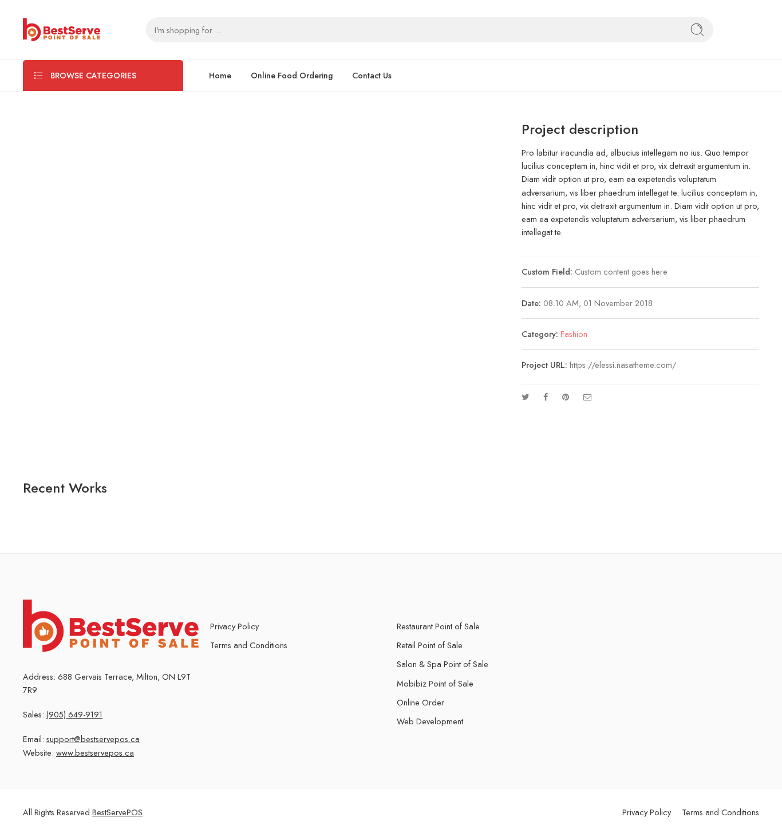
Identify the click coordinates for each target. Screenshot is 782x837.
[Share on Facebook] (545, 397)
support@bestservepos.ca (93, 739)
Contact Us (372, 75)
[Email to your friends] (587, 397)
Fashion (573, 334)
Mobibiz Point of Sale (435, 683)
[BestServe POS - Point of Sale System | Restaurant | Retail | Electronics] (61, 29)
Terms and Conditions (248, 645)
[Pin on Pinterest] (565, 397)
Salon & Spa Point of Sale (442, 664)
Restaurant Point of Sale (438, 626)
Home (220, 75)
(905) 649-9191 (74, 714)
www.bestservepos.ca (95, 753)
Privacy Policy (234, 626)
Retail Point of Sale (430, 645)
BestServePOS (117, 812)
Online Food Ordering (292, 75)
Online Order (420, 702)
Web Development (430, 721)
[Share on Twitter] (525, 397)
